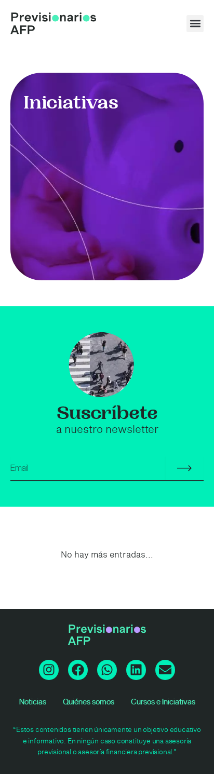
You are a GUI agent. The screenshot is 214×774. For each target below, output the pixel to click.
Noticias (32, 702)
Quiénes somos (88, 702)
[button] (195, 23)
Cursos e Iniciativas (163, 702)
